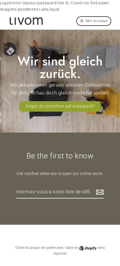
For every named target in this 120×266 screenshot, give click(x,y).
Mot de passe (96, 21)
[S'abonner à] (99, 192)
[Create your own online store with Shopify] (88, 248)
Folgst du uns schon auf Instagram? (60, 106)
